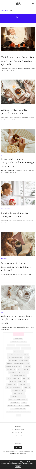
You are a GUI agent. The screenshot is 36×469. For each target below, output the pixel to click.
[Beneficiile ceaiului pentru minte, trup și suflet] (18, 193)
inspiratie (27, 366)
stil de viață (12, 406)
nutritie (25, 372)
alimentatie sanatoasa (18, 342)
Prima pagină (4, 10)
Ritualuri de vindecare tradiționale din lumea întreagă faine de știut (17, 162)
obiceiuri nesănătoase (18, 375)
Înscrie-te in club (18, 436)
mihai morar (11, 369)
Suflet (5, 208)
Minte (2, 208)
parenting (26, 378)
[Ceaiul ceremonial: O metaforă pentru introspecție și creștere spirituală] (18, 39)
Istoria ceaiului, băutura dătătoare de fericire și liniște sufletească (16, 267)
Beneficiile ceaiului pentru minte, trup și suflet (15, 214)
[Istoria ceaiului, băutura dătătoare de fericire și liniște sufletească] (18, 244)
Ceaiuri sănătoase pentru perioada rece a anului (14, 111)
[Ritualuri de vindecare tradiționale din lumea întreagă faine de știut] (18, 141)
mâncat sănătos (14, 372)
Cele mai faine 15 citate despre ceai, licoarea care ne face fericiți (17, 319)
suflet (27, 406)
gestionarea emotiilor (21, 363)
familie (9, 363)
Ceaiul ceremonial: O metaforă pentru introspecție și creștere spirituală (17, 61)
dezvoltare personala (15, 357)
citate (17, 348)
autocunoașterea (23, 345)
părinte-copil (12, 384)
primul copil (22, 381)
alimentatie (18, 339)
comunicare (26, 348)
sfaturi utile (15, 403)
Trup (2, 106)
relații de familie (18, 394)
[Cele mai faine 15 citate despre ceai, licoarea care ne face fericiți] (18, 297)
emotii (27, 357)
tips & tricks (25, 412)
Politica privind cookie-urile (25, 463)
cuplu (26, 354)
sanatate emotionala (18, 397)
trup (18, 415)
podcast (13, 381)
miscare (26, 369)
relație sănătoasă (18, 390)
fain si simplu (23, 360)
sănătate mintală (13, 412)
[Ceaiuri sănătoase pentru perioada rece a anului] (18, 92)
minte (19, 369)
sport (23, 403)
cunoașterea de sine (15, 354)
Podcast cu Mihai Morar (18, 433)
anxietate (11, 345)
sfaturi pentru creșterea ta (18, 400)
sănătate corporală (18, 409)
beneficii (9, 348)
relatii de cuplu (24, 384)
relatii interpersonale (14, 387)
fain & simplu (13, 360)
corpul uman (18, 351)
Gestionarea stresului (13, 366)
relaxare (27, 387)
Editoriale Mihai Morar (18, 429)
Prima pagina (18, 426)
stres (20, 406)
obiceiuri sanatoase (13, 378)
